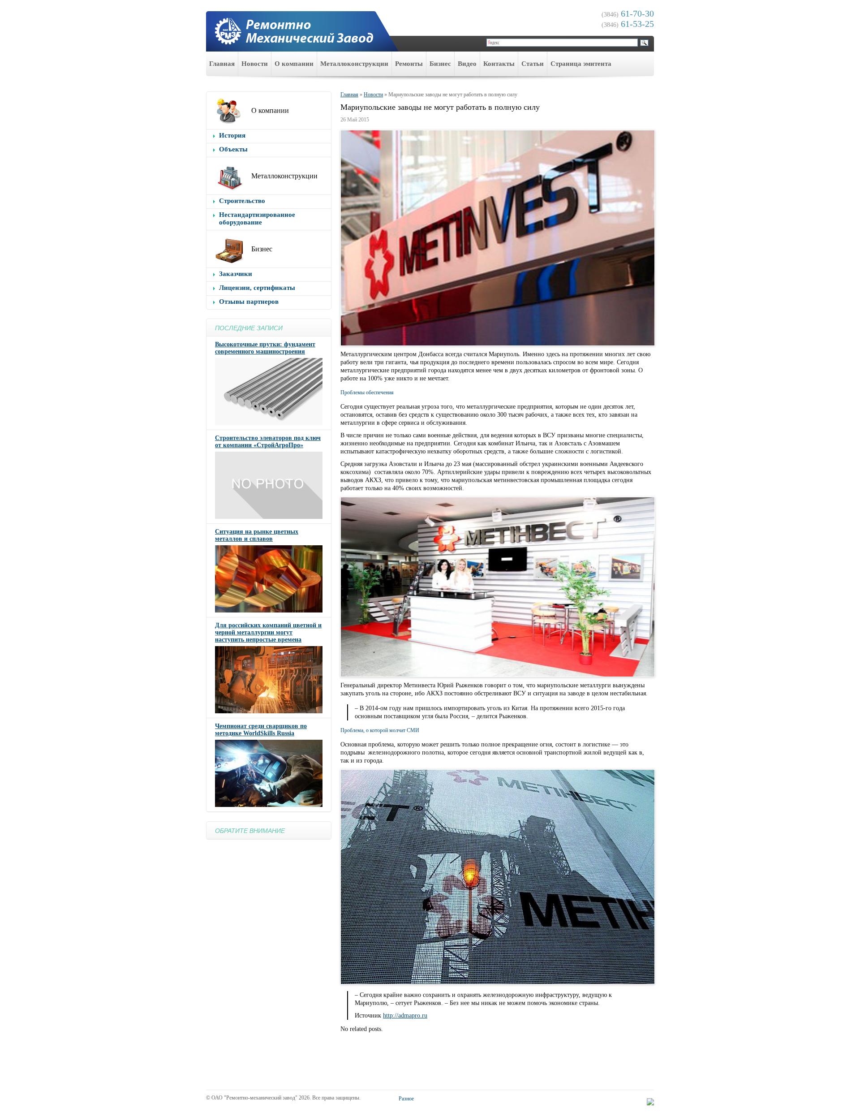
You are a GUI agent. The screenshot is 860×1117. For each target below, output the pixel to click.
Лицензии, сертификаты (257, 287)
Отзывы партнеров (249, 301)
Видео (467, 63)
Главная (222, 63)
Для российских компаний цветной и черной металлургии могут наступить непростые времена (268, 632)
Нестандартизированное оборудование (257, 218)
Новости (254, 63)
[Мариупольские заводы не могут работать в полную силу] (497, 238)
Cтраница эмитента (580, 63)
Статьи (532, 63)
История (232, 135)
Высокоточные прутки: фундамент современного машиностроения (265, 348)
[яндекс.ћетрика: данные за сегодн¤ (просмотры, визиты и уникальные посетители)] (650, 1101)
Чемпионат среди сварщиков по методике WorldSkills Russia (261, 730)
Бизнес (440, 63)
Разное (406, 1098)
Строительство (242, 200)
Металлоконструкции (354, 63)
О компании (294, 63)
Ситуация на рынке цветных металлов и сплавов (256, 535)
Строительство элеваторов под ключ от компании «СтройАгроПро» (268, 442)
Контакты (499, 63)
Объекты (233, 149)
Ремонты (409, 63)
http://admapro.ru (405, 1015)
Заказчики (235, 273)
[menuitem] (222, 64)
